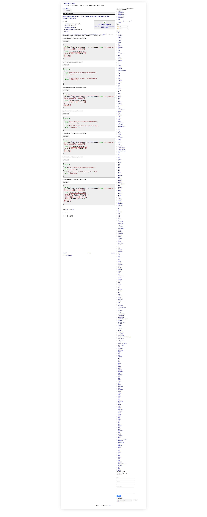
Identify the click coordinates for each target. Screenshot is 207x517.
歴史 (119, 468)
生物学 (119, 407)
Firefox (119, 96)
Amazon (119, 37)
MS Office (120, 192)
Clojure (119, 65)
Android (119, 39)
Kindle (119, 142)
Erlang (119, 90)
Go (118, 106)
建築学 (119, 379)
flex (118, 100)
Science (119, 263)
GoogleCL (120, 111)
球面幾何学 (120, 371)
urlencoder (120, 305)
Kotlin (119, 152)
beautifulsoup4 (121, 53)
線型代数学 (120, 409)
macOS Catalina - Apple (71, 24)
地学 (119, 417)
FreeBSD (120, 101)
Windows (120, 320)
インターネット (121, 332)
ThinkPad (120, 289)
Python (119, 241)
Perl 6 (119, 215)
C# (118, 63)
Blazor (119, 57)
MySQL (119, 195)
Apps (119, 19)
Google (119, 108)
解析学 (119, 363)
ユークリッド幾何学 (122, 343)
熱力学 (119, 437)
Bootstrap (120, 60)
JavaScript (120, 137)
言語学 (119, 381)
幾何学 (119, 368)
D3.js (119, 77)
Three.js (119, 291)
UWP (119, 309)
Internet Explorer (121, 126)
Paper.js (119, 211)
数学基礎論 (120, 401)
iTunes (119, 134)
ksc (118, 154)
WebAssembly (121, 317)
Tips (119, 292)
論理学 (119, 470)
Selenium (120, 267)
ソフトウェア (121, 338)
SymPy (119, 284)
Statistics (120, 279)
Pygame (119, 234)
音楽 (119, 358)
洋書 (119, 460)
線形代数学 (120, 411)
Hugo (66, 31)
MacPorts (120, 174)
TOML (119, 294)
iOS (118, 129)
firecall (119, 95)
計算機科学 (120, 374)
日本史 (119, 434)
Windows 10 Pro (69, 27)
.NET (119, 32)
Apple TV (120, 45)
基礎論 (119, 366)
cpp (118, 72)
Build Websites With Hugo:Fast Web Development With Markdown (104, 25)
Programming (121, 228)
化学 (119, 360)
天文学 (119, 424)
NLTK (119, 197)
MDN (119, 185)
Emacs (67, 25)
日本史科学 (120, 435)
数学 (119, 399)
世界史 (119, 404)
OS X (119, 208)
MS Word (120, 193)
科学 (119, 361)
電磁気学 (120, 426)
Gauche (119, 103)
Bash (119, 52)
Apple (119, 44)
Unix (119, 304)
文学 (119, 450)
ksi (118, 160)
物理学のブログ (121, 16)
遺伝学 (119, 351)
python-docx (120, 243)
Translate (122, 502)
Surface (119, 281)
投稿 (119, 26)
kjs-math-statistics (122, 151)
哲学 (119, 422)
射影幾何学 (120, 389)
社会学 (119, 391)
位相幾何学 (120, 348)
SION (119, 272)
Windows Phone (121, 322)
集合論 (119, 393)
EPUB (119, 88)
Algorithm (120, 35)
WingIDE (120, 323)
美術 (119, 444)
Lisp (119, 167)
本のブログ (120, 11)
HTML (119, 116)
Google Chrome (121, 109)
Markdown (120, 175)
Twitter (119, 297)
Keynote (119, 141)
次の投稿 (65, 253)
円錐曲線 (120, 356)
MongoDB (120, 188)
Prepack (119, 225)
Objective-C (120, 203)
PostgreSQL (120, 221)
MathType (120, 180)
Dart (119, 78)
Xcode (119, 327)
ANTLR (119, 40)
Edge (119, 83)
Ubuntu (119, 300)
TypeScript (120, 299)
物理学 (119, 447)
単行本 (119, 416)
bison (119, 55)
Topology (120, 295)
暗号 (119, 346)
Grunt (119, 113)
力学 (119, 467)
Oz (118, 210)
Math (119, 177)
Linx (119, 165)
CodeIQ (119, 67)
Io (118, 128)
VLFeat (119, 312)
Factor (119, 93)
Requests (120, 249)
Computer (120, 68)
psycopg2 (120, 231)
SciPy (119, 266)
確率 (119, 365)
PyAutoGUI (120, 233)
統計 (119, 427)
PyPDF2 (119, 236)
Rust (119, 254)
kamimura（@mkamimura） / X (125, 21)
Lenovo (119, 162)
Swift (119, 282)
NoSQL (119, 200)
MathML (119, 179)
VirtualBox (120, 310)
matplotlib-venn (121, 183)
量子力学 (120, 465)
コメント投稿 (121, 335)
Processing (120, 226)
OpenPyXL (120, 205)
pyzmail (119, 244)
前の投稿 (113, 253)
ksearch (119, 159)
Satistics (119, 258)
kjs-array (120, 146)
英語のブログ (121, 17)
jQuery (119, 139)
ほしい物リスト (67, 8)
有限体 (119, 457)
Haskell (119, 114)
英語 (119, 355)
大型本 (119, 414)
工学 (119, 383)
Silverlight (120, 269)
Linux (119, 164)
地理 (119, 421)
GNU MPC (120, 105)
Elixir (119, 85)
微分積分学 (120, 440)
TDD (119, 286)
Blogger (119, 58)
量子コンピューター (122, 463)
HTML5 (119, 118)
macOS (119, 172)
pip (118, 220)
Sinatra (119, 271)
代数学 (119, 412)
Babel (119, 50)
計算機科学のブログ (122, 14)
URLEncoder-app (122, 307)
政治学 (119, 406)
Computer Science (122, 70)
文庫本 (119, 452)
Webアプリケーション (123, 318)
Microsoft (120, 187)
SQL (119, 274)
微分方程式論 (121, 442)
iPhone (119, 132)
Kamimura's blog (69, 3)
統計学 (119, 429)
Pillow (119, 218)
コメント (120, 28)
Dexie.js (119, 81)
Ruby (119, 253)
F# (118, 91)
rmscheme (120, 251)
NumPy (119, 202)
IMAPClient (120, 124)
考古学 (119, 384)
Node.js (119, 198)
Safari (119, 256)
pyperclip (120, 238)
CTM (119, 75)
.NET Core (120, 34)
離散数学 (120, 462)
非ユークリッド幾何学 (123, 439)
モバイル (120, 342)
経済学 (119, 373)
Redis (119, 248)
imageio (119, 121)
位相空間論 (120, 350)
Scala (119, 259)
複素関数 (120, 445)
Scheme (119, 261)
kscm (119, 157)
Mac (119, 170)
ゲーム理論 (120, 333)
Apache (119, 42)
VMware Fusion (121, 314)
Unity (119, 302)
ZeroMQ (119, 330)
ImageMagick (121, 123)
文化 (119, 449)
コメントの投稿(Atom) (67, 255)
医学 (119, 353)
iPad (119, 131)
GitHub (119, 22)
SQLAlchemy (121, 276)
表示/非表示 (66, 41)
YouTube (120, 328)
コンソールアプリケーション (124, 337)
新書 (119, 397)
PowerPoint (120, 223)
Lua (119, 169)
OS (118, 207)
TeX (119, 287)
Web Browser (121, 315)
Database (120, 80)
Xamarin (120, 325)
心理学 (119, 396)
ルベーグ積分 (121, 345)
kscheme (120, 156)
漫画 (119, 455)
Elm (119, 86)
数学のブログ (121, 12)
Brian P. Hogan (101, 34)
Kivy (119, 144)
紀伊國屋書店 (104, 27)
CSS (119, 73)
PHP (119, 216)
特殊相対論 (120, 430)
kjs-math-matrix (121, 147)
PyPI (119, 239)
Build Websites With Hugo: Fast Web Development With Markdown (80, 34)
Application (120, 47)
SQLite (119, 277)
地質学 (119, 419)
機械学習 (120, 370)
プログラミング (121, 340)
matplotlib (120, 182)
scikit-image (120, 264)
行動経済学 (120, 386)
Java (119, 136)
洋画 (119, 458)
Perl (119, 213)
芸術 (119, 376)
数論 (119, 402)
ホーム (88, 253)
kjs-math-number (121, 149)
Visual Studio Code (70, 29)
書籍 (119, 394)
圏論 (119, 378)
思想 (119, 388)
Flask (119, 98)
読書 (119, 432)
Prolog (119, 230)
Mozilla (119, 190)
